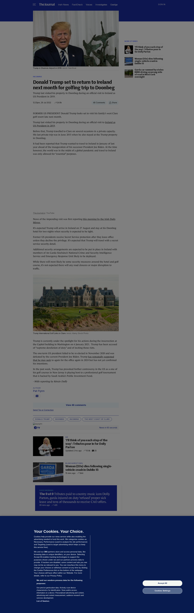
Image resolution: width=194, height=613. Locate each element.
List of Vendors (43, 601)
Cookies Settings (162, 591)
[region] (97, 564)
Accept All (162, 583)
